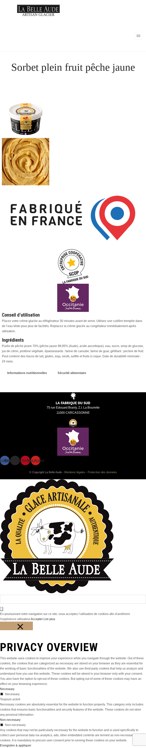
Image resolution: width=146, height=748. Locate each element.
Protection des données (102, 472)
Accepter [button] (37, 619)
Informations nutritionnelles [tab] (27, 373)
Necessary (12, 694)
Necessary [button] (7, 689)
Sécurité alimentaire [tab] (72, 373)
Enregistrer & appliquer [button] (15, 745)
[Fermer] (16, 626)
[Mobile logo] (57, 592)
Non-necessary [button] (10, 719)
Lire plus (49, 619)
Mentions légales (74, 472)
